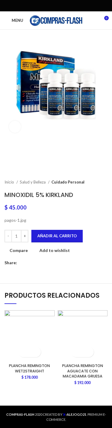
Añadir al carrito (57, 235)
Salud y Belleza (33, 182)
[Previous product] (93, 182)
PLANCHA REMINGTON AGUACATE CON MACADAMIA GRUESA (82, 371)
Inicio (9, 182)
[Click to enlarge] (15, 127)
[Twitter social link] (49, 6)
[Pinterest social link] (56, 6)
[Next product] (105, 182)
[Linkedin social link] (62, 6)
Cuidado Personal (68, 182)
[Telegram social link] (69, 6)
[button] (24, 352)
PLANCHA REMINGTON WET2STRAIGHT (29, 368)
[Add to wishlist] (35, 352)
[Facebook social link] (42, 6)
